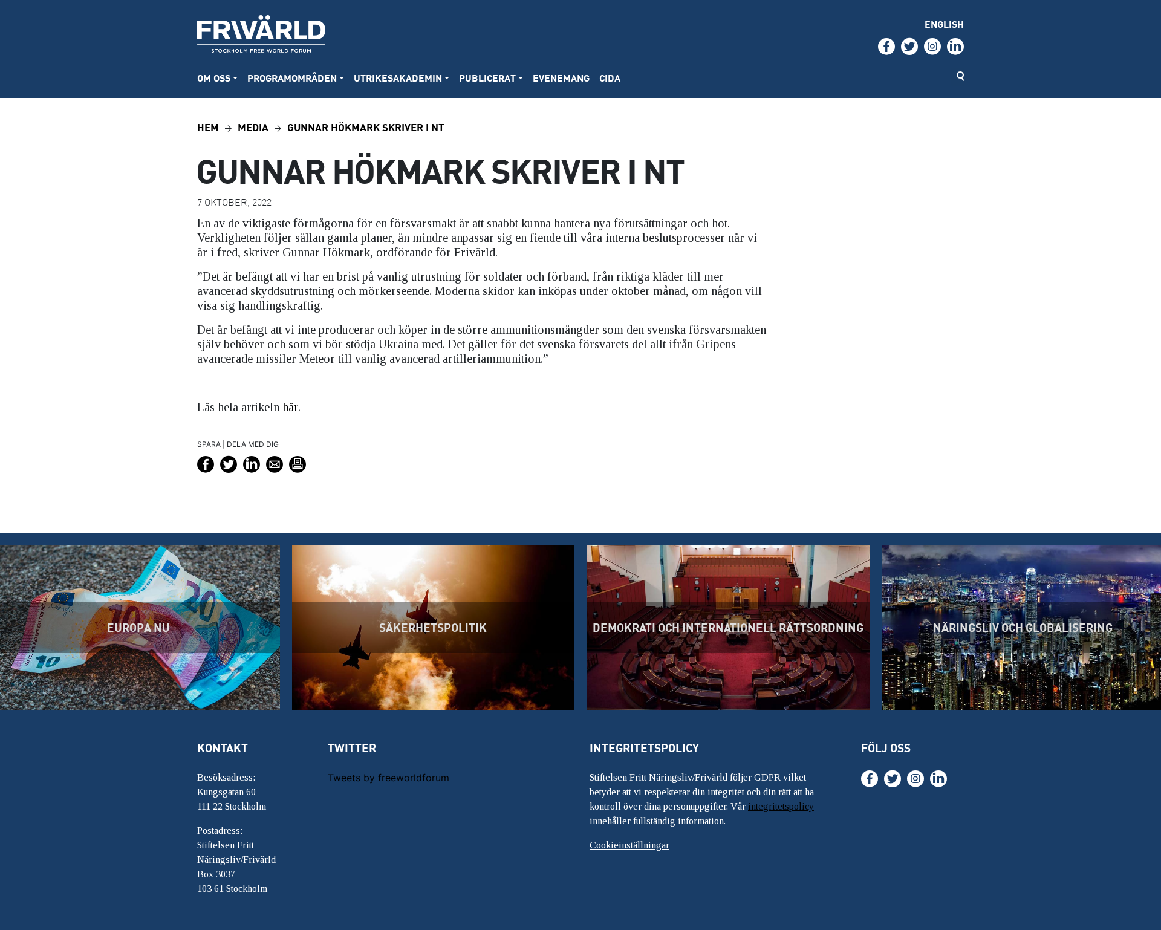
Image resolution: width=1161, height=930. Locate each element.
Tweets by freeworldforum (388, 778)
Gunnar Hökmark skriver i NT (365, 126)
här (290, 407)
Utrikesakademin (398, 77)
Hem (208, 126)
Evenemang (561, 77)
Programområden (292, 77)
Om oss (213, 77)
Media (253, 126)
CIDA (609, 77)
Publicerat (487, 77)
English (944, 24)
